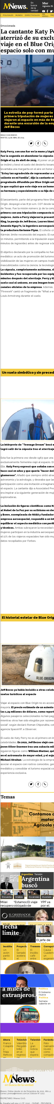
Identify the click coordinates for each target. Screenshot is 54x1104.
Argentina (27, 874)
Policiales (8, 15)
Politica (43, 988)
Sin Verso (45, 15)
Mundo (19, 15)
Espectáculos (32, 15)
